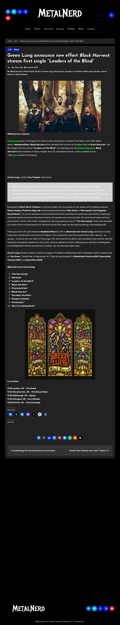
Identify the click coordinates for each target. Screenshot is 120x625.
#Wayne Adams (21, 74)
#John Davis (59, 71)
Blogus (67, 621)
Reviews (60, 29)
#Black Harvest (16, 71)
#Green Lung (47, 71)
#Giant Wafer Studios (32, 71)
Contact (91, 29)
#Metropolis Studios (92, 71)
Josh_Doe (19, 68)
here (15, 155)
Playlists (71, 29)
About (81, 29)
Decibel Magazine (86, 148)
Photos (37, 29)
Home (28, 29)
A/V (9, 50)
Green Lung (13, 141)
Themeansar (78, 621)
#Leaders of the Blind (74, 71)
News (16, 50)
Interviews (48, 29)
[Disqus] (60, 494)
